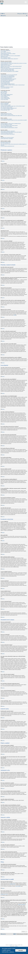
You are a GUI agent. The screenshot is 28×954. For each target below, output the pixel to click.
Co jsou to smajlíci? (4, 93)
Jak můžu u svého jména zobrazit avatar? (7, 69)
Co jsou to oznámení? (4, 96)
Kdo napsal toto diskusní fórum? (6, 142)
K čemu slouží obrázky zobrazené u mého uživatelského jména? (11, 68)
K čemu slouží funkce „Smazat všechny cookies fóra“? (9, 58)
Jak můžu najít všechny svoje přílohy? (7, 138)
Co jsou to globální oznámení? (5, 95)
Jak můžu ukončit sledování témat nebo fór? (8, 134)
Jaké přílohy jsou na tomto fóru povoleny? (7, 137)
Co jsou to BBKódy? (4, 91)
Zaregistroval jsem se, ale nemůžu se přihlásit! (8, 53)
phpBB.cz (16, 946)
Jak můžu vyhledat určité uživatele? (6, 126)
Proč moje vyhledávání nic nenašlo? (6, 124)
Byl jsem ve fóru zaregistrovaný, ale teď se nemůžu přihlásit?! (10, 55)
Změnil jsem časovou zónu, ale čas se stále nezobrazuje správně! (11, 66)
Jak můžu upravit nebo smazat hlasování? (7, 79)
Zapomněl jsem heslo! (4, 56)
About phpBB (18, 886)
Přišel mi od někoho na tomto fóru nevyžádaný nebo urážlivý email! (11, 115)
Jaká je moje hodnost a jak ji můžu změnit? (7, 70)
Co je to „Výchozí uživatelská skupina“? (7, 109)
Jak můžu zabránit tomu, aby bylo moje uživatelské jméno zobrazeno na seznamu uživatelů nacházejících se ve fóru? (14, 64)
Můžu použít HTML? (4, 92)
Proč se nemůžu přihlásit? (5, 54)
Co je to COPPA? (3, 51)
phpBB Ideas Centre (4, 894)
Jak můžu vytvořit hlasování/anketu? (6, 77)
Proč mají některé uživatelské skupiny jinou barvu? (9, 108)
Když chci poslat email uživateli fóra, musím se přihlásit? (9, 71)
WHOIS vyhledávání (21, 904)
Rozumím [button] (21, 950)
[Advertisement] (14, 8)
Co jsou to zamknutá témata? (5, 98)
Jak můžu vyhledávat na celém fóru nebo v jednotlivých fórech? (11, 123)
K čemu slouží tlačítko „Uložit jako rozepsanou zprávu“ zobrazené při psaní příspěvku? (12, 85)
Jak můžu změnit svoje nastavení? (6, 62)
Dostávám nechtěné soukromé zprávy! (7, 114)
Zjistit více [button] (11, 951)
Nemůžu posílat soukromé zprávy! (6, 113)
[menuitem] (3, 13)
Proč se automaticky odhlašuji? (5, 57)
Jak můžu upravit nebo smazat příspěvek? (7, 75)
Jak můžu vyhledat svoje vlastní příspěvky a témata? (9, 127)
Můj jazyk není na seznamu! (5, 67)
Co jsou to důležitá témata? (5, 97)
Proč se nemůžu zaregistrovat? (6, 52)
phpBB (15, 315)
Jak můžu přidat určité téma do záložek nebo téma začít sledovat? (11, 132)
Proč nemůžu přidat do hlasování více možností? (8, 78)
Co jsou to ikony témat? (4, 99)
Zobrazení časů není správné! (5, 65)
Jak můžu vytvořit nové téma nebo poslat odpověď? (9, 74)
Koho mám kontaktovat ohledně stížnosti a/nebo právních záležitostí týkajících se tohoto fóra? (13, 145)
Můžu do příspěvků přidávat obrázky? (7, 94)
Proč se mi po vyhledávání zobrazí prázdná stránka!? (9, 125)
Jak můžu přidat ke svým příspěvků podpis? (8, 76)
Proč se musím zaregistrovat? (5, 50)
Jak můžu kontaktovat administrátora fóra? (7, 146)
